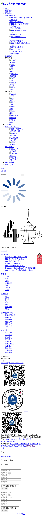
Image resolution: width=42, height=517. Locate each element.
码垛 (7, 302)
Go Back (4, 251)
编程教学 (8, 352)
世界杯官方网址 (11, 127)
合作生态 (8, 124)
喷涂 (7, 304)
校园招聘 (8, 322)
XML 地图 (21, 514)
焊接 (7, 300)
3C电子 (8, 276)
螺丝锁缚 (8, 307)
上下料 (7, 296)
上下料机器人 (24, 444)
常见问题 (8, 332)
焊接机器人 (21, 446)
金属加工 (8, 283)
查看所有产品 (10, 15)
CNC (7, 298)
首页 (7, 9)
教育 (7, 285)
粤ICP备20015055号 (13, 439)
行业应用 (8, 56)
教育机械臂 (14, 444)
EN (5, 171)
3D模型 (8, 341)
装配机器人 (34, 444)
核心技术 (8, 11)
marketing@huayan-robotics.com (12, 363)
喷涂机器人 (12, 446)
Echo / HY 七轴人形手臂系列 (16, 257)
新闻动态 (8, 317)
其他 (7, 290)
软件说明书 (9, 344)
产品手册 (8, 337)
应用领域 (4, 294)
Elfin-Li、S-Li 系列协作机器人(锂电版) (19, 270)
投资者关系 (9, 162)
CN (2, 171)
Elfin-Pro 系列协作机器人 (14, 259)
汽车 (7, 278)
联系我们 (8, 324)
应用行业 (4, 274)
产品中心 (8, 13)
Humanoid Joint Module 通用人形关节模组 (20, 268)
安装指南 (8, 346)
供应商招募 (9, 165)
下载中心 (8, 335)
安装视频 (8, 350)
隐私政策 (8, 326)
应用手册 (8, 339)
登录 (2, 168)
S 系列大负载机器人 (12, 263)
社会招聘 (8, 320)
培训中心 (8, 348)
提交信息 (4, 488)
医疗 (7, 281)
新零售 (7, 287)
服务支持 (8, 147)
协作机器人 (30, 446)
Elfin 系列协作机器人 (13, 261)
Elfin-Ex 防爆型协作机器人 (15, 266)
